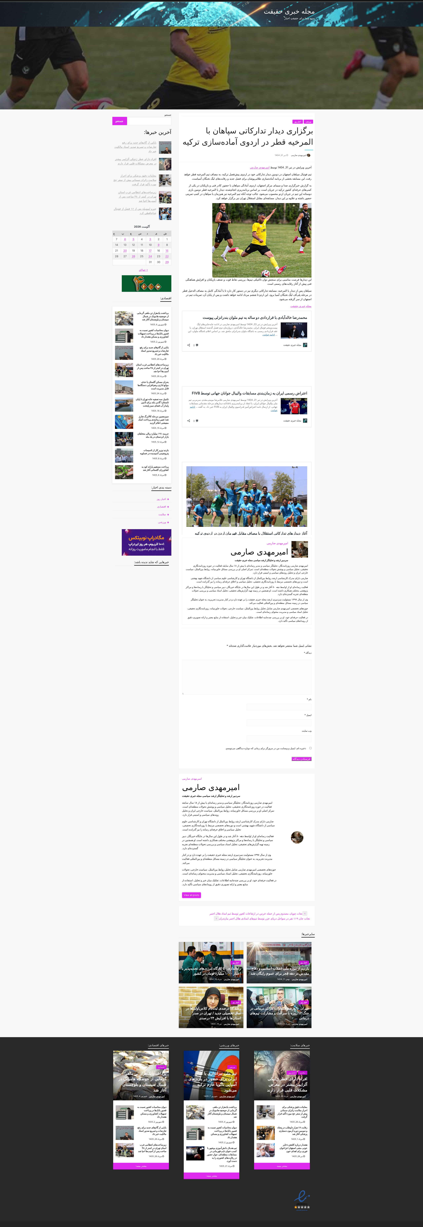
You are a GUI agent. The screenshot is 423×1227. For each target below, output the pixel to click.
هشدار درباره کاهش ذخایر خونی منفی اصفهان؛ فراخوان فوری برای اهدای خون (293, 1148)
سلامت (162, 514)
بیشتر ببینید (282, 1165)
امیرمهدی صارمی (298, 155)
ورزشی (308, 121)
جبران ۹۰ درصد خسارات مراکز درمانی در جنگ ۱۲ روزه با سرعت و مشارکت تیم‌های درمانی (279, 1013)
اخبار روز (297, 121)
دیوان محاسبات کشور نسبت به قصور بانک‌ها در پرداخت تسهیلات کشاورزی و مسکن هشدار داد (153, 333)
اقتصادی (161, 506)
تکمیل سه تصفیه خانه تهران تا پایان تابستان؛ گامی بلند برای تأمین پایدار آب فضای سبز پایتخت (152, 402)
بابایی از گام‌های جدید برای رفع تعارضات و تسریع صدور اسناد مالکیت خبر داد (135, 147)
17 (150, 250)
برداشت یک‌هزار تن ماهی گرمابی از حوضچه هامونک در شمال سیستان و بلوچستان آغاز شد (153, 316)
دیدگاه (307, 652)
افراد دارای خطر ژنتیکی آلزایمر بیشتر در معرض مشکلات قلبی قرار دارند (287, 1084)
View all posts (191, 895)
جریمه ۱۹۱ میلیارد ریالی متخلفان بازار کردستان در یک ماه (153, 435)
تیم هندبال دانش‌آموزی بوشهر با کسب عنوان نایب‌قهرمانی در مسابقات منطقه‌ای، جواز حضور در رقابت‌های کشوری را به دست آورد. (222, 1154)
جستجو (168, 114)
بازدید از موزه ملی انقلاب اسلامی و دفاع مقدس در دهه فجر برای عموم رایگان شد (280, 970)
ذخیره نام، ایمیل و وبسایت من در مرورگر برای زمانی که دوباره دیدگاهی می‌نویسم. (265, 748)
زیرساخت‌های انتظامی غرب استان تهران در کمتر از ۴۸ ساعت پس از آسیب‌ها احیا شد (137, 196)
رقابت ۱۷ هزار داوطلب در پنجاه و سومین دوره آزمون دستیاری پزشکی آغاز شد (292, 1130)
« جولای (143, 269)
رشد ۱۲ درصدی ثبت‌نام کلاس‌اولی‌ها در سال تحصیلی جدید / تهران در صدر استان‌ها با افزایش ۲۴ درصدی (213, 1013)
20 (125, 250)
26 (133, 256)
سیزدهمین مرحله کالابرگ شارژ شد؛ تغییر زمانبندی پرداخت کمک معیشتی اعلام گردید (153, 419)
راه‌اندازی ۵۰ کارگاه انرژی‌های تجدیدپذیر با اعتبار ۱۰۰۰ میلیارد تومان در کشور (211, 970)
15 (167, 250)
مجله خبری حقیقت (289, 11)
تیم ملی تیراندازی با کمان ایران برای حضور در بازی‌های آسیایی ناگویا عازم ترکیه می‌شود (212, 1081)
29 (167, 262)
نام (309, 699)
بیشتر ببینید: (211, 1175)
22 (167, 256)
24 (150, 256)
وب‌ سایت (306, 730)
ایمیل (308, 715)
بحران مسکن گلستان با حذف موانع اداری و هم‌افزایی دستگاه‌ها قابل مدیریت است (153, 385)
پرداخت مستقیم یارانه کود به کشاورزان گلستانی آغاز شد (155, 468)
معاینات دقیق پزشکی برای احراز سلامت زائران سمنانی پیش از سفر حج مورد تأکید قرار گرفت (135, 180)
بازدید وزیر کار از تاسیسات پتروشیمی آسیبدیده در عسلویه (154, 452)
